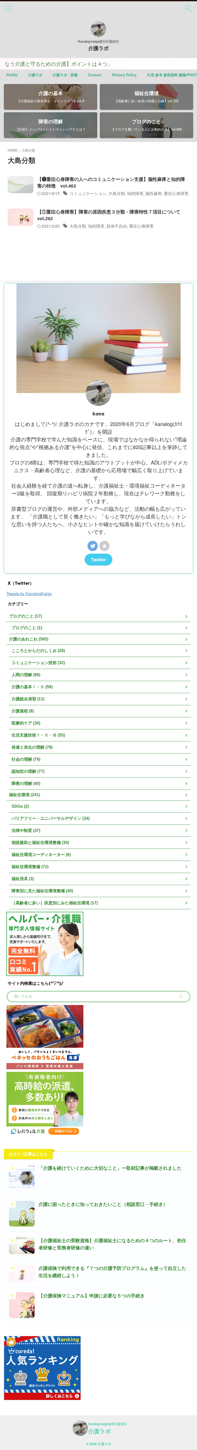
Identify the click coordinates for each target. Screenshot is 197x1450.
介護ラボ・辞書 (65, 74)
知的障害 (135, 193)
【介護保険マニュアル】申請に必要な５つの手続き (91, 1295)
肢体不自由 (116, 226)
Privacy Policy (124, 74)
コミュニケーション (88, 193)
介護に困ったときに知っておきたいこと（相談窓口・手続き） (103, 1204)
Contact (95, 74)
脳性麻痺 (153, 193)
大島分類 (117, 193)
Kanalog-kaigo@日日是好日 (107, 1423)
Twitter (98, 559)
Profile (12, 74)
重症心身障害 (176, 193)
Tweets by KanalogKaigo (29, 594)
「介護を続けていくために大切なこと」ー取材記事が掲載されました (110, 1168)
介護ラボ (98, 48)
